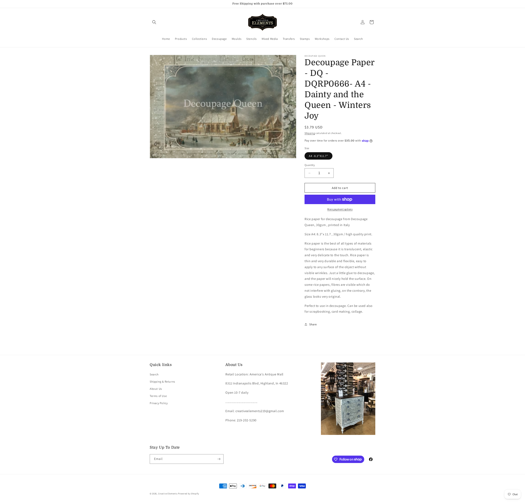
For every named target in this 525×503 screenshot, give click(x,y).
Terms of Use (158, 396)
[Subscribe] (218, 459)
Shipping (310, 133)
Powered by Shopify (188, 493)
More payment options (340, 209)
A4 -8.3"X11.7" (318, 156)
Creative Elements (168, 493)
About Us (156, 389)
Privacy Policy (159, 403)
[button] (154, 22)
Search (154, 374)
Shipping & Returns (162, 381)
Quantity (310, 165)
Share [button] (313, 324)
